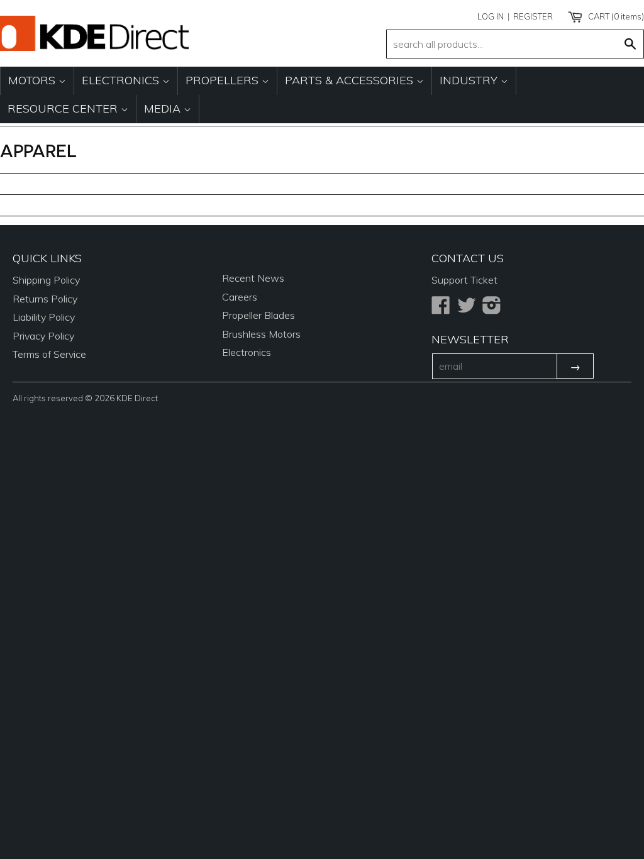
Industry (470, 80)
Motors (33, 80)
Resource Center (64, 108)
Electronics (122, 80)
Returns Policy (45, 298)
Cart (615, 16)
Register (533, 16)
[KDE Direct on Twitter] (466, 308)
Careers (239, 297)
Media (164, 108)
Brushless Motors (261, 334)
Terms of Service (49, 354)
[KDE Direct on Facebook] (440, 308)
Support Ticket (464, 280)
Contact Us (467, 258)
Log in (490, 16)
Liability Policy (44, 317)
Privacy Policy (43, 336)
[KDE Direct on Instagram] (491, 308)
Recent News (253, 278)
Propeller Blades (258, 315)
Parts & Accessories (350, 80)
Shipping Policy (46, 280)
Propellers (224, 80)
